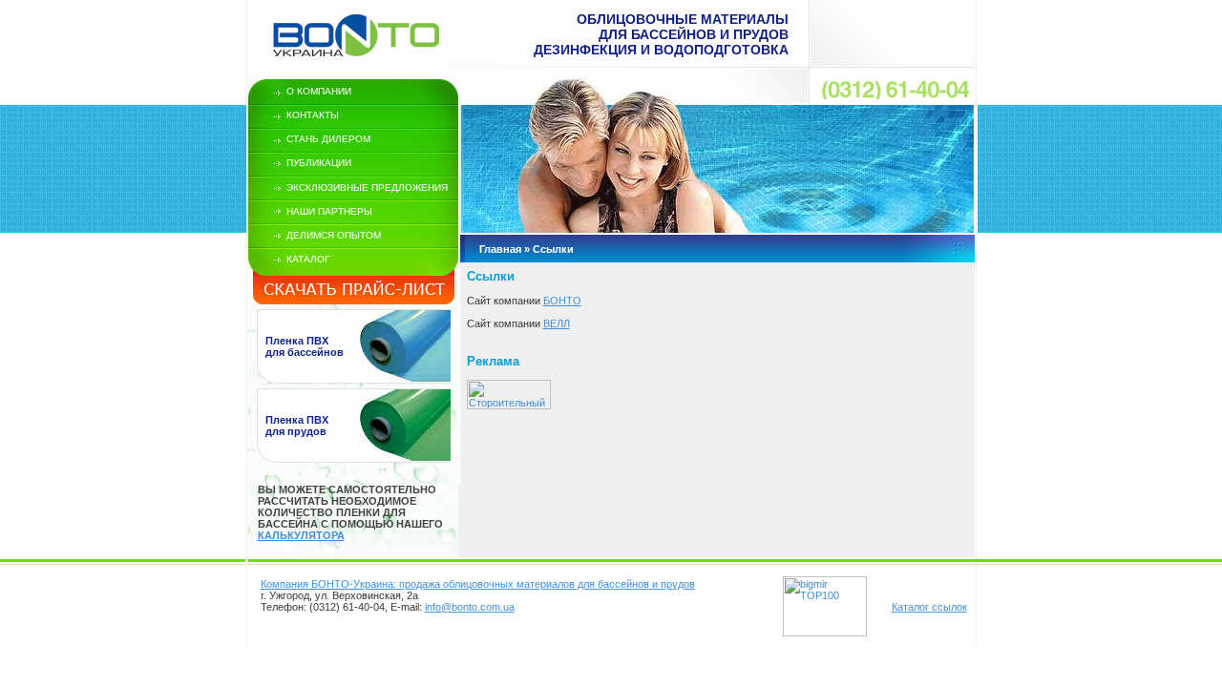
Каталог (307, 259)
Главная (500, 249)
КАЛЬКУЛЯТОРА (301, 535)
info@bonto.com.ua (470, 607)
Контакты (312, 115)
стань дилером (328, 139)
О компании (318, 91)
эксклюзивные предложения (367, 187)
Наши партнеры (329, 211)
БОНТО (562, 300)
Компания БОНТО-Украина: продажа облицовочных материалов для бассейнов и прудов (478, 584)
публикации (318, 162)
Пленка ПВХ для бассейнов (304, 346)
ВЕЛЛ (556, 323)
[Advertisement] (690, 449)
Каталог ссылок (929, 607)
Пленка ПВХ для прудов (296, 425)
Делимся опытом (333, 235)
